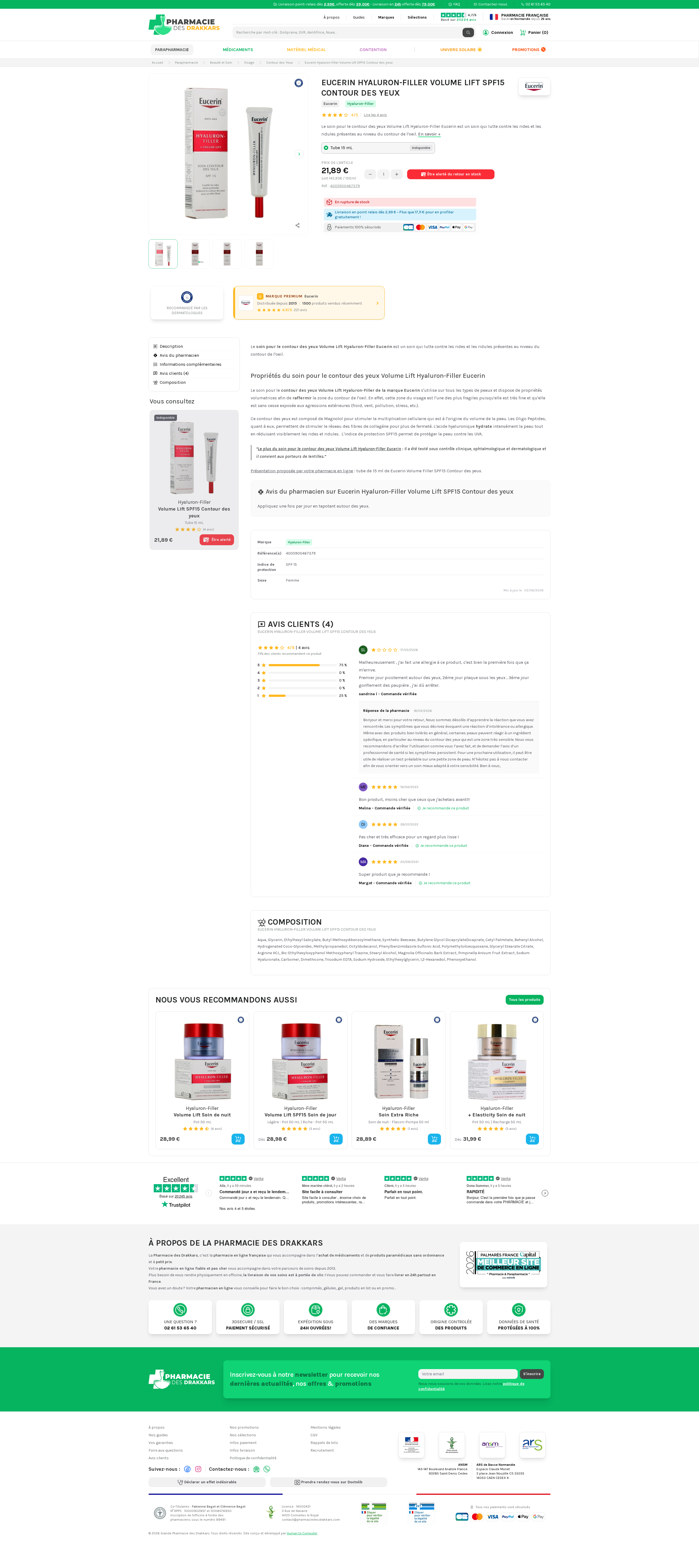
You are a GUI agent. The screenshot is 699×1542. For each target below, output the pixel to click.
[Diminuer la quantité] (370, 174)
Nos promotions (244, 1427)
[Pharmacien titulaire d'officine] (374, 1513)
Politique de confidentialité (253, 1458)
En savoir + (429, 134)
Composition (173, 382)
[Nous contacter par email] (256, 1469)
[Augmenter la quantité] (397, 174)
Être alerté (454, 174)
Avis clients (159, 1458)
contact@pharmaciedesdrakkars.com (311, 1519)
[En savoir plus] (299, 83)
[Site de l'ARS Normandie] (532, 1445)
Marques (386, 17)
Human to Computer (302, 1533)
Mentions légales (325, 1427)
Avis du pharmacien (179, 355)
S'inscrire (532, 1374)
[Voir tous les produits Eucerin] (246, 303)
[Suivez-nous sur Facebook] (187, 1469)
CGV (314, 1435)
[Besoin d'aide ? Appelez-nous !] (266, 1469)
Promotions (526, 49)
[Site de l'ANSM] (492, 1445)
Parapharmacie (172, 49)
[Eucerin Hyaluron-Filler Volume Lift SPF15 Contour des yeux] (228, 153)
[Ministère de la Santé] (411, 1445)
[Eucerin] (534, 87)
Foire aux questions (166, 1450)
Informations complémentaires (190, 364)
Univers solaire (461, 49)
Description (171, 346)
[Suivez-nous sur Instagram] (198, 1469)
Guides (359, 17)
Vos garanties (161, 1442)
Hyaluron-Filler (360, 103)
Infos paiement (243, 1442)
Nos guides (158, 1435)
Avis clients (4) (174, 373)
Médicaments (238, 49)
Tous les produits (524, 999)
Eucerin (330, 103)
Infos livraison (242, 1450)
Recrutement (322, 1450)
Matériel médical (306, 49)
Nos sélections (243, 1435)
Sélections (417, 17)
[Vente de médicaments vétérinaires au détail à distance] (422, 1513)
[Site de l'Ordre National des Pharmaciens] (452, 1445)
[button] (298, 225)
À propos (332, 17)
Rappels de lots (324, 1442)
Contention (373, 49)
